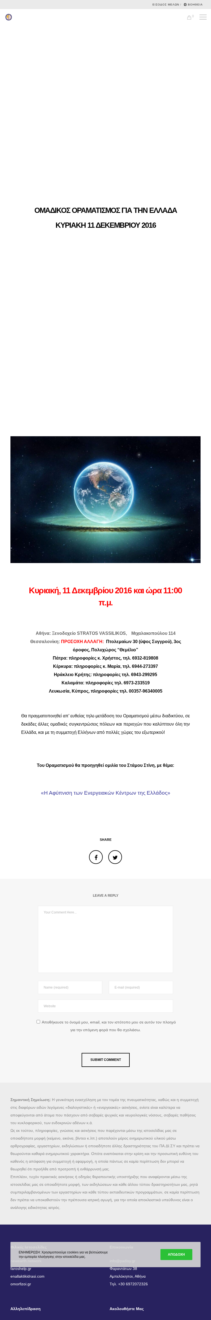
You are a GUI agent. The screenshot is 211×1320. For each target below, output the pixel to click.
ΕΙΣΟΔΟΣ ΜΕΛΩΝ (165, 4)
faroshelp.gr (20, 1268)
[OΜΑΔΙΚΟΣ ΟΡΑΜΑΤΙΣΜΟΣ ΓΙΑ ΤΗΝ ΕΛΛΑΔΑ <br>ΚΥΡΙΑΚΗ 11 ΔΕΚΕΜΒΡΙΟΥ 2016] (96, 857)
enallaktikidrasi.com (27, 1276)
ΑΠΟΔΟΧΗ (176, 1254)
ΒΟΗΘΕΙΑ (195, 4)
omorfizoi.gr (20, 1284)
